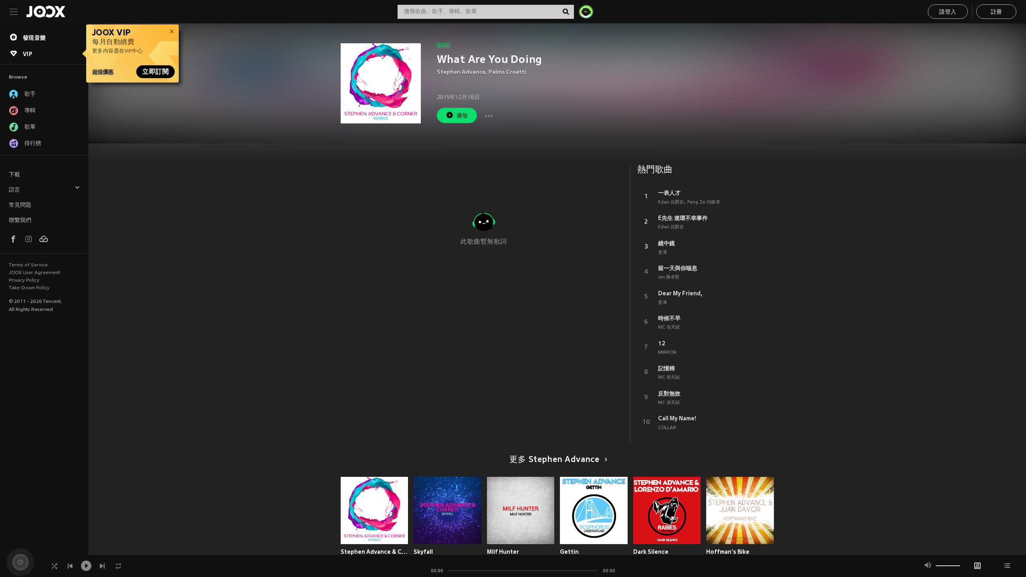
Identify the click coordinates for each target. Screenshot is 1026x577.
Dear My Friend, (680, 293)
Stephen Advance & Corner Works (374, 552)
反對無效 (669, 393)
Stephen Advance (461, 72)
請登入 (947, 12)
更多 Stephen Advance (554, 460)
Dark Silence (651, 552)
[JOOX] (46, 12)
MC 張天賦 (669, 327)
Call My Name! (677, 418)
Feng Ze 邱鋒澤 (703, 202)
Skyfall (423, 552)
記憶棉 (666, 368)
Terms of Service (28, 265)
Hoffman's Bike (727, 552)
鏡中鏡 (666, 243)
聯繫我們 (20, 221)
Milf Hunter (503, 552)
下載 (14, 175)
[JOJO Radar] (586, 12)
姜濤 (662, 252)
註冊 (996, 12)
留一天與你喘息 (677, 268)
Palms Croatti (507, 72)
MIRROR (667, 352)
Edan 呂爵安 (671, 202)
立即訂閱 (155, 72)
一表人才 (669, 193)
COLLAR (667, 428)
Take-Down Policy (29, 288)
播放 (462, 116)
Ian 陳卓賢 (668, 277)
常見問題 (20, 205)
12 (661, 343)
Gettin (569, 552)
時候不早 (669, 318)
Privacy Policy (24, 280)
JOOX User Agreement (34, 273)
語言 (14, 190)
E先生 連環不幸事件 (683, 218)
